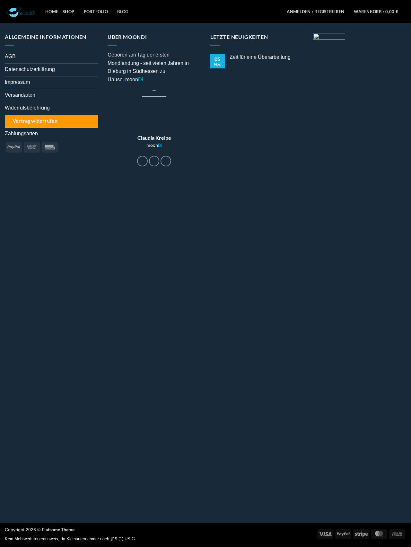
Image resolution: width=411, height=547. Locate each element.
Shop (68, 11)
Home (51, 11)
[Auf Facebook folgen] (142, 161)
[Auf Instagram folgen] (154, 161)
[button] (315, 11)
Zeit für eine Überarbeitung (260, 57)
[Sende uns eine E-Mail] (166, 161)
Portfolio (96, 11)
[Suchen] (279, 11)
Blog (122, 11)
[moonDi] (20, 11)
